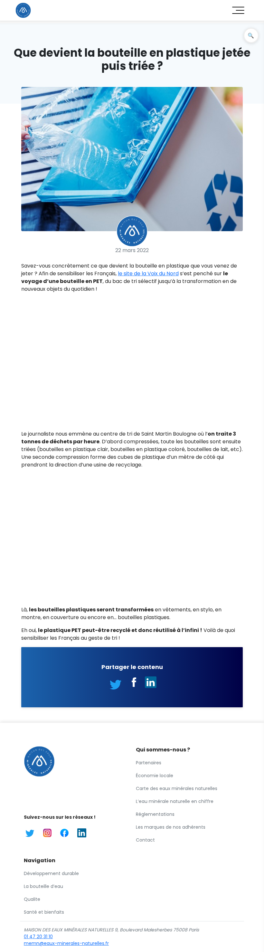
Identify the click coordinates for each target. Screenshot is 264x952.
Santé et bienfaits (44, 912)
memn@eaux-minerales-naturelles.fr (66, 943)
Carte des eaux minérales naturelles (176, 788)
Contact (145, 840)
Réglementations (155, 814)
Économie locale (154, 775)
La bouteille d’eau (43, 886)
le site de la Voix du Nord (148, 273)
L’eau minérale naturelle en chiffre (174, 801)
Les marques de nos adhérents (170, 827)
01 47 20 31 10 (38, 936)
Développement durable (51, 873)
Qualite (32, 899)
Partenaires (148, 762)
